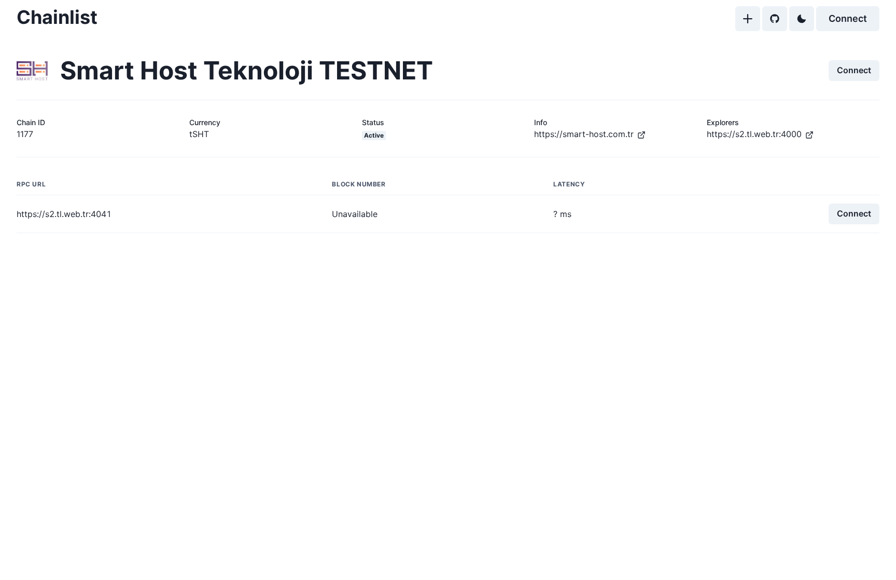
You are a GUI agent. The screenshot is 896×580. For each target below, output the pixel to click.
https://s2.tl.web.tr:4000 (754, 134)
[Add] (747, 18)
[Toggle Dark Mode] (801, 18)
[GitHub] (774, 18)
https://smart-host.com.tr (584, 134)
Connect (848, 18)
